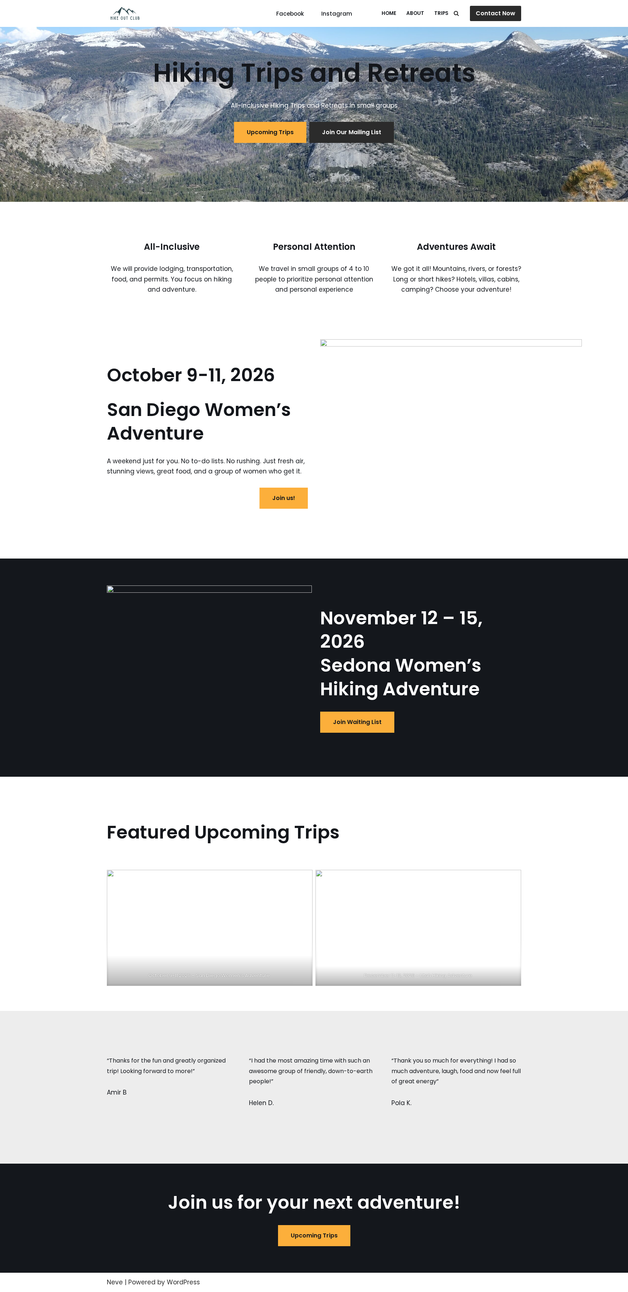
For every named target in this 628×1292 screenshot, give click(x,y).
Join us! (283, 498)
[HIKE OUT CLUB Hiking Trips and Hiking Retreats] (125, 13)
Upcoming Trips (270, 132)
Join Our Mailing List (351, 132)
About (415, 13)
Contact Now (495, 13)
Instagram (336, 13)
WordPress (183, 1282)
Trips (441, 13)
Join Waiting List (357, 722)
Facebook (290, 13)
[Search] (456, 13)
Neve (115, 1282)
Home (389, 13)
